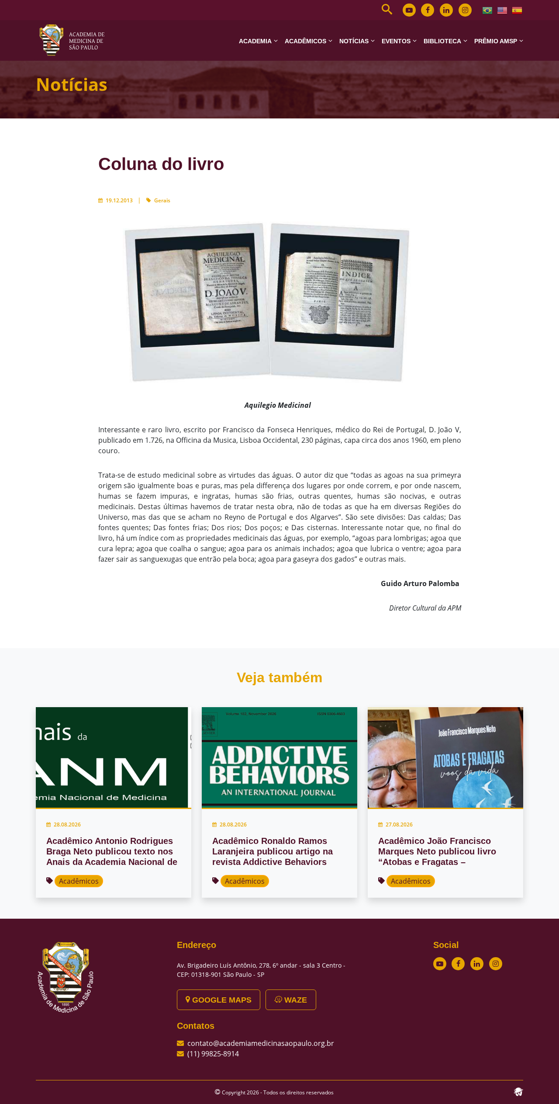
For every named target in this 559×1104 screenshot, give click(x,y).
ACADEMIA (255, 41)
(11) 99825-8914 (213, 1054)
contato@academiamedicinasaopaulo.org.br (260, 1043)
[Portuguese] (487, 9)
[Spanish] (517, 9)
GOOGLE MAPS (221, 1000)
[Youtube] (409, 10)
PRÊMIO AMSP (495, 41)
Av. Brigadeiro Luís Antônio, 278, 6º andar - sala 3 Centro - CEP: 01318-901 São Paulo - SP (261, 970)
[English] (502, 9)
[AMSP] (75, 40)
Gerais (162, 200)
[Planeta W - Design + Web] (518, 1091)
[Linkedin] (446, 10)
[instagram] (465, 10)
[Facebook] (427, 10)
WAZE (294, 1000)
